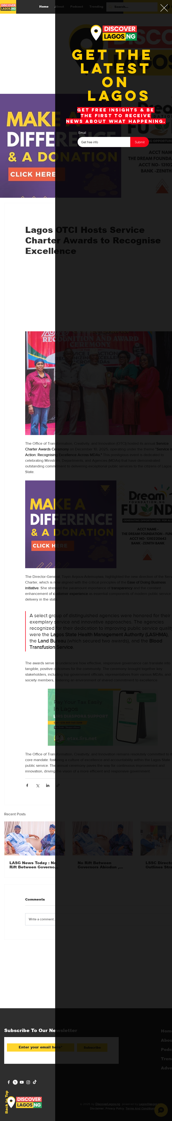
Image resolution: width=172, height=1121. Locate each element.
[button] (164, 8)
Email (82, 132)
